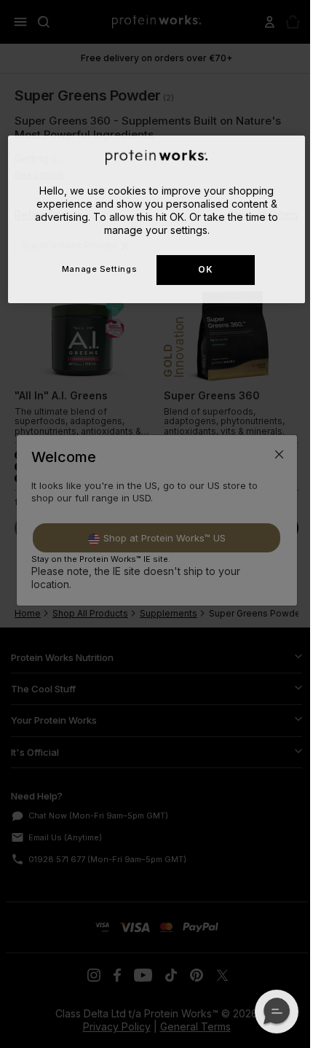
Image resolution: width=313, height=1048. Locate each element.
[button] (276, 1011)
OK (205, 269)
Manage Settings (99, 269)
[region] (157, 220)
